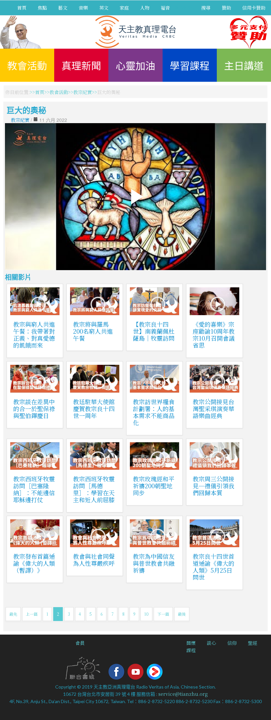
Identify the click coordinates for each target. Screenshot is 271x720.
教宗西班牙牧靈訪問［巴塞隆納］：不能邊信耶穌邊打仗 (34, 489)
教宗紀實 (82, 92)
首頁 (21, 7)
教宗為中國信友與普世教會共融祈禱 (153, 563)
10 (146, 614)
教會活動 (27, 65)
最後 (182, 614)
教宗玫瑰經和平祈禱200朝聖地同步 (153, 485)
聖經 (252, 643)
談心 (211, 643)
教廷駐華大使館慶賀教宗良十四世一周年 (94, 408)
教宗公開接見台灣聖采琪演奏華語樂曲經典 (213, 408)
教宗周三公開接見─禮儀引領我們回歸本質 (213, 485)
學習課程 (190, 65)
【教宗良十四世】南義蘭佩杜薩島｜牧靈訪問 (153, 331)
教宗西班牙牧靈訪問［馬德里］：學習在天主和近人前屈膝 (94, 489)
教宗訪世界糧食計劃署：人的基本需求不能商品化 (153, 412)
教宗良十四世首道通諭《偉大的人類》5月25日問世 (213, 566)
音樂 (83, 7)
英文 (103, 7)
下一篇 (163, 614)
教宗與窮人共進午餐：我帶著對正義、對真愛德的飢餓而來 (34, 334)
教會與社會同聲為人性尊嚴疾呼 (94, 559)
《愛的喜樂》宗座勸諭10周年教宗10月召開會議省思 (214, 334)
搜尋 (206, 7)
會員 (80, 643)
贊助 (226, 7)
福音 (165, 7)
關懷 (191, 643)
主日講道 (244, 65)
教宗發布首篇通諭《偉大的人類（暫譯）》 (34, 563)
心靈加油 (135, 65)
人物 (144, 7)
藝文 (62, 7)
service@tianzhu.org (183, 694)
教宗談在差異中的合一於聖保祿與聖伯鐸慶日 (34, 408)
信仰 (232, 643)
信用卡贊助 (253, 7)
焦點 (42, 7)
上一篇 (32, 614)
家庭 (124, 7)
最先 (13, 614)
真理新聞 (81, 65)
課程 (191, 650)
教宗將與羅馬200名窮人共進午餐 (93, 331)
